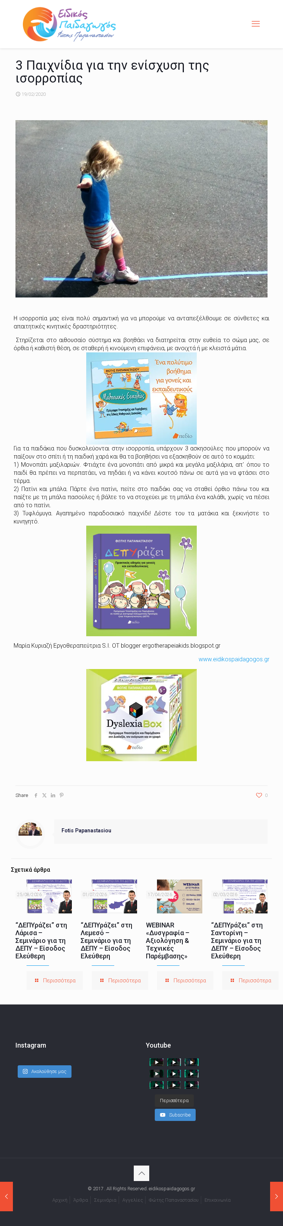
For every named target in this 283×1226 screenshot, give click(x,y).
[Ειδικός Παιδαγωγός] (69, 24)
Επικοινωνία (218, 1200)
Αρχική (59, 1200)
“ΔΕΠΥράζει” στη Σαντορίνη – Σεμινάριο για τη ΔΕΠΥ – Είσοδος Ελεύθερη (237, 940)
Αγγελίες (132, 1200)
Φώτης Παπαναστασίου (174, 1200)
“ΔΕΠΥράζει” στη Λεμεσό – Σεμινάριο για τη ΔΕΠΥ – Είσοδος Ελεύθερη (106, 940)
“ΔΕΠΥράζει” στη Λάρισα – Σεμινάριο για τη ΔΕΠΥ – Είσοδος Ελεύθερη (41, 940)
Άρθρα (80, 1200)
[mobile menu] (255, 24)
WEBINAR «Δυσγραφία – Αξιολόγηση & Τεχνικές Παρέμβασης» (167, 940)
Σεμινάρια (105, 1200)
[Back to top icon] (141, 1173)
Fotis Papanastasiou (86, 830)
